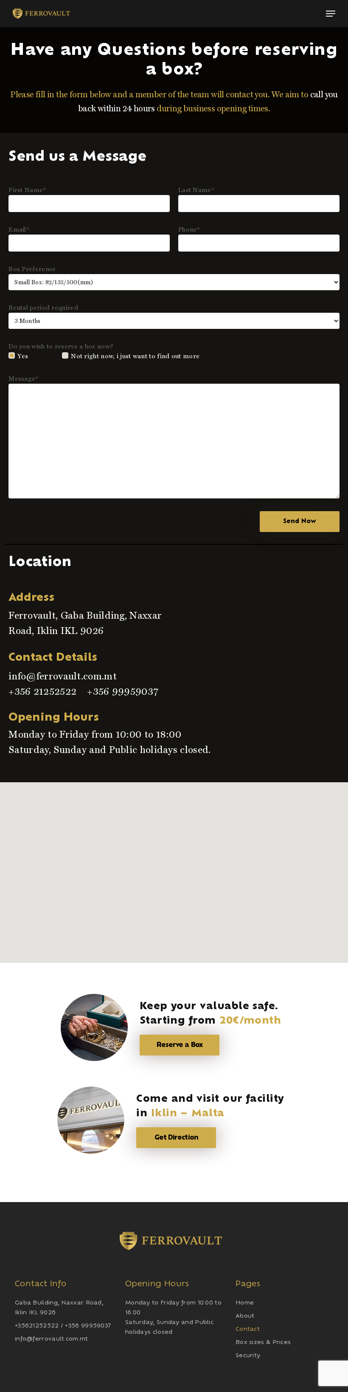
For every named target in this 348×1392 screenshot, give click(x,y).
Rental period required (43, 307)
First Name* (27, 190)
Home (245, 1303)
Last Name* (196, 190)
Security (248, 1355)
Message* (23, 378)
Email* (18, 229)
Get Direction (176, 1138)
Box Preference (32, 269)
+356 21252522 (42, 691)
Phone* (189, 229)
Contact (248, 1329)
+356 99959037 (122, 691)
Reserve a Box (179, 1045)
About (245, 1316)
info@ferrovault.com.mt (62, 676)
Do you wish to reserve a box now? (60, 346)
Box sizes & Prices (263, 1342)
